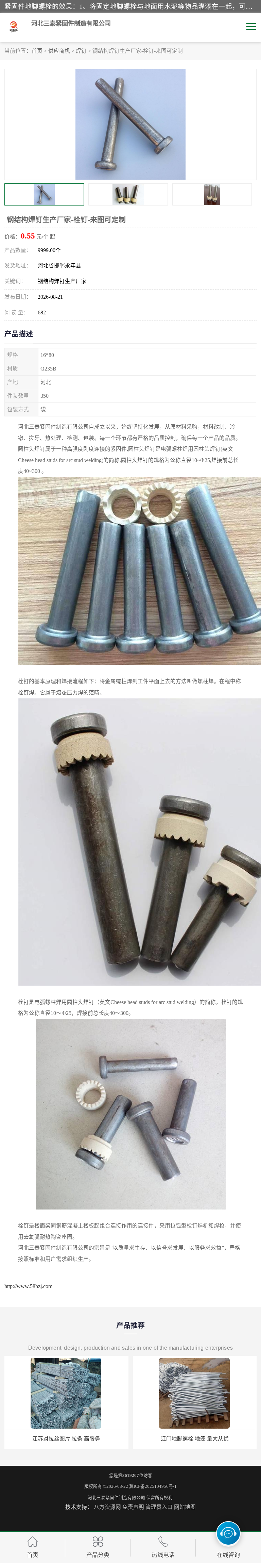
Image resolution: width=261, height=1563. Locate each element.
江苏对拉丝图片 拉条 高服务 (66, 1439)
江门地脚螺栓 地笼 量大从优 (195, 1439)
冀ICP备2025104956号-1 (153, 1486)
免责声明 (133, 1507)
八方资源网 (107, 1507)
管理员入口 (159, 1507)
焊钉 (81, 51)
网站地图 (185, 1507)
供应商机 (59, 51)
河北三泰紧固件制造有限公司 (116, 1497)
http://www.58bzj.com (28, 1286)
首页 (37, 51)
